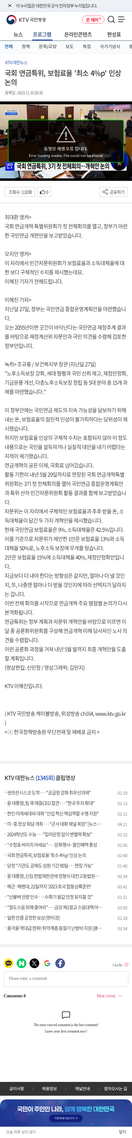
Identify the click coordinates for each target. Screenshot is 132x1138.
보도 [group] (70, 46)
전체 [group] (9, 46)
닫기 (122, 1132)
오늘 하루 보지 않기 (21, 1132)
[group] (66, 1113)
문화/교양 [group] (47, 46)
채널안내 (82, 1088)
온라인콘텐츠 (78, 34)
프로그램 (42, 34)
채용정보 (49, 1088)
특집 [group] (87, 46)
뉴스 (18, 34)
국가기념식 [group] (110, 46)
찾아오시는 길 (115, 1088)
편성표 (114, 34)
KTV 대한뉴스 (16, 62)
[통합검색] (111, 20)
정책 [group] (26, 46)
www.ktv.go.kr (110, 713)
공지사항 (16, 1088)
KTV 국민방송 (17, 17)
